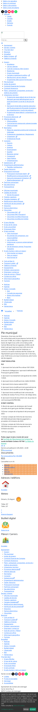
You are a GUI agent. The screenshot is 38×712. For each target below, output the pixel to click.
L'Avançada (8, 324)
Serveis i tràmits (6, 593)
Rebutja (26, 709)
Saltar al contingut (9, 3)
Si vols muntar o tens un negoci (15, 670)
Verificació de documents (13, 607)
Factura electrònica (10, 611)
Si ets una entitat (10, 663)
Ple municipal (8, 554)
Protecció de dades (10, 679)
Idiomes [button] (7, 14)
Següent (10, 514)
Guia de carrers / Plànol (12, 631)
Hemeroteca (8, 329)
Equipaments (8, 624)
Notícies (20, 311)
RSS (5, 327)
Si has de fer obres (10, 661)
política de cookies (19, 705)
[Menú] (2, 43)
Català (9, 16)
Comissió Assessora (11, 561)
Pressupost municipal (11, 585)
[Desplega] (13, 311)
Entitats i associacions (11, 626)
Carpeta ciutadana (10, 602)
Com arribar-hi (9, 618)
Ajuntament (5, 550)
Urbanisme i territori (11, 567)
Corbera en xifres (10, 633)
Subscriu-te (5, 530)
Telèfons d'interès (10, 622)
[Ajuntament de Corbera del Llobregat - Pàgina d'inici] (12, 35)
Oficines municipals (11, 596)
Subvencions (8, 578)
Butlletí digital (9, 322)
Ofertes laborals (9, 572)
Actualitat (8, 311)
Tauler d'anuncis (9, 583)
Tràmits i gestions (10, 600)
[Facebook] (6, 11)
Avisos (6, 470)
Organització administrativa (14, 580)
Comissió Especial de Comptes (14, 558)
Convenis (7, 576)
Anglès (9, 21)
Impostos (7, 609)
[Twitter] (2, 11)
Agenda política (9, 467)
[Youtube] (9, 11)
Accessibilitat (8, 683)
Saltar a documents (10, 5)
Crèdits (6, 677)
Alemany (10, 23)
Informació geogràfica (12, 635)
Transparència (9, 591)
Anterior (4, 514)
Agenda (6, 318)
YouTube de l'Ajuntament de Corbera (16, 439)
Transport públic (10, 620)
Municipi (4, 615)
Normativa (7, 574)
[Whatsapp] (15, 11)
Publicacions (8, 474)
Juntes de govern (10, 556)
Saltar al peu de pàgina (11, 8)
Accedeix (4, 490)
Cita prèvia (7, 613)
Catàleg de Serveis (10, 598)
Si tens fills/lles (9, 659)
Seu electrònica (9, 589)
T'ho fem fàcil (6, 657)
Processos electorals (11, 569)
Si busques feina (9, 666)
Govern (6, 552)
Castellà (9, 19)
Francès (9, 25)
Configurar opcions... (7, 709)
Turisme (7, 637)
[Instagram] (12, 11)
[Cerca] (25, 40)
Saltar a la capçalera (10, 1)
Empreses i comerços (11, 628)
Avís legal (7, 681)
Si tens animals (9, 668)
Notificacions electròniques (13, 604)
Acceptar (33, 709)
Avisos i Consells (9, 320)
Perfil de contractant (11, 587)
